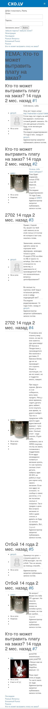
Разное (8, 43)
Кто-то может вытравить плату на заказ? (22, 46)
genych (13, 113)
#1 (34, 100)
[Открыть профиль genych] (16, 120)
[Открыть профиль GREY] (19, 183)
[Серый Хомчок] (11, 3)
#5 (31, 549)
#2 (34, 163)
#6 (31, 587)
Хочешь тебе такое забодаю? (35, 170)
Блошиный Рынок (12, 41)
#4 (31, 327)
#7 (34, 648)
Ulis (11, 658)
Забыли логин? (26, 30)
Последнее (9, 36)
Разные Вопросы (12, 38)
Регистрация (10, 33)
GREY (12, 173)
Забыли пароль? (12, 30)
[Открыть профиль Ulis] (19, 668)
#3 (31, 219)
